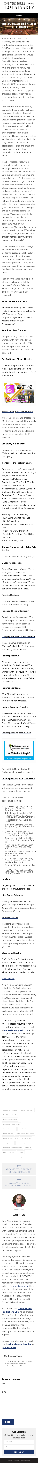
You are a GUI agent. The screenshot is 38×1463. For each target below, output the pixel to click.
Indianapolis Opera (8, 1143)
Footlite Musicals (8, 1133)
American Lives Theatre (26, 1110)
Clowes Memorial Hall (9, 1129)
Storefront (21, 1152)
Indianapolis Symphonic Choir (25, 1143)
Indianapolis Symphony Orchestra (12, 1147)
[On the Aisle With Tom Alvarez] (19, 5)
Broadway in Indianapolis (10, 1119)
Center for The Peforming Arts (11, 1124)
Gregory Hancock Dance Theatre (25, 1133)
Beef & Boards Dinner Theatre (11, 1115)
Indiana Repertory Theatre (10, 1138)
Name (4, 1383)
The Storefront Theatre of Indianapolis (13, 1157)
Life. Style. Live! (20, 1286)
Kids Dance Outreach (9, 1152)
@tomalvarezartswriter (19, 1344)
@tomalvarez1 (9, 1347)
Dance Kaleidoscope (24, 1129)
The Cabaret (8, 978)
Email (4, 1392)
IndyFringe (28, 1147)
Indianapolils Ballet (26, 1138)
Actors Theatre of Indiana (10, 1110)
